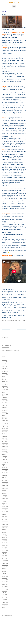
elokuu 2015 (4, 574)
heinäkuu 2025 (5, 381)
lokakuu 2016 (4, 552)
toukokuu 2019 (5, 501)
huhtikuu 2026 (4, 366)
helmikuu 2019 (5, 506)
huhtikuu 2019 (4, 503)
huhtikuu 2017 (4, 542)
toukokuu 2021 (5, 462)
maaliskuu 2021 (5, 465)
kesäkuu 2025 (4, 382)
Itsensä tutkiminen (5, 347)
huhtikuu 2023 (4, 425)
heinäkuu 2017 (5, 537)
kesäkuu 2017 (4, 539)
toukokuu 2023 (5, 423)
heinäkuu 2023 (5, 420)
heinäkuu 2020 (5, 478)
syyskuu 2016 (4, 553)
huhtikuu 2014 (4, 600)
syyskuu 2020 (4, 475)
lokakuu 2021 (4, 454)
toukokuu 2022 (5, 443)
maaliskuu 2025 (5, 387)
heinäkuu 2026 (5, 361)
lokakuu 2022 (4, 435)
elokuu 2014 (4, 594)
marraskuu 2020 (5, 472)
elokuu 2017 (4, 535)
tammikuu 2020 (5, 488)
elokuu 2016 (4, 555)
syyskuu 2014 (4, 592)
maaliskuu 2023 (5, 426)
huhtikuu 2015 (4, 581)
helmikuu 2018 (5, 526)
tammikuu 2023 (5, 430)
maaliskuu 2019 (5, 504)
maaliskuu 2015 (5, 583)
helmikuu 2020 (5, 487)
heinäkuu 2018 (5, 517)
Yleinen (15, 320)
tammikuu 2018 (5, 527)
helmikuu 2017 (5, 545)
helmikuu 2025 (5, 389)
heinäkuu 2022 (5, 439)
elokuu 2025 (4, 379)
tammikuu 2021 (5, 469)
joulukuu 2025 (4, 373)
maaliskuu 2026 (5, 368)
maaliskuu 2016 (5, 563)
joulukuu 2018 (4, 509)
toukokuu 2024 (5, 404)
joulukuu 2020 (4, 470)
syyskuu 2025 (4, 378)
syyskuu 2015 (4, 573)
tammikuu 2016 (5, 566)
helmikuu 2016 (5, 565)
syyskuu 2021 (4, 456)
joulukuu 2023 (4, 412)
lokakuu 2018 (4, 513)
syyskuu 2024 (4, 397)
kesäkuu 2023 (4, 421)
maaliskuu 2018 (5, 524)
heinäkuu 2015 (5, 576)
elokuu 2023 (4, 418)
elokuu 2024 (4, 399)
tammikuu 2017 (5, 547)
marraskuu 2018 (5, 511)
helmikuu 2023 (5, 428)
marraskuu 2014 (5, 589)
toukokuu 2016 (5, 560)
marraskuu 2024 (5, 394)
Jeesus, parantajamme (6, 345)
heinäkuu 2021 (5, 459)
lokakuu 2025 (4, 376)
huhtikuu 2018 (4, 522)
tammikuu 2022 (5, 449)
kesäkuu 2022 (4, 441)
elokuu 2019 (4, 496)
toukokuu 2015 (5, 579)
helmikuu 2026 (5, 369)
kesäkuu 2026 (4, 363)
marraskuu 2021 (5, 452)
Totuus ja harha (5, 352)
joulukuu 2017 (4, 529)
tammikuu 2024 (5, 410)
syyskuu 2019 (4, 495)
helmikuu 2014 (5, 604)
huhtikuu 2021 (4, 464)
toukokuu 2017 (5, 540)
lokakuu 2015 (4, 571)
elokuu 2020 (4, 477)
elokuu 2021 (4, 457)
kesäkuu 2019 (4, 500)
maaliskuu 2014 (5, 602)
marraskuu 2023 (5, 413)
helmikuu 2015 (5, 584)
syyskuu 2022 (4, 436)
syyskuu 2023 (4, 417)
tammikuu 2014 (5, 605)
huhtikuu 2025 (4, 386)
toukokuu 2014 (5, 599)
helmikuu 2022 (5, 448)
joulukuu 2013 (4, 607)
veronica (24, 320)
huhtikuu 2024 (4, 405)
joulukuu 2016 (4, 548)
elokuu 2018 (4, 516)
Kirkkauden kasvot (21, 329)
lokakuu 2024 (4, 395)
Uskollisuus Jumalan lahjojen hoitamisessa (10, 350)
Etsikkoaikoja (4, 348)
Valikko (14, 6)
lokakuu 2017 (4, 532)
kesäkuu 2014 (4, 597)
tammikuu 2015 (5, 586)
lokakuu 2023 (4, 415)
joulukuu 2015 (4, 568)
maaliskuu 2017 (5, 544)
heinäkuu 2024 (5, 400)
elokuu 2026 (4, 360)
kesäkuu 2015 (4, 578)
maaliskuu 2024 (5, 407)
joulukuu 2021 (4, 451)
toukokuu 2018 (5, 521)
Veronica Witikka (5, 337)
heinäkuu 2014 (5, 596)
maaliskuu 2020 (5, 485)
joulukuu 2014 (4, 587)
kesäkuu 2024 (4, 402)
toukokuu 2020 (5, 482)
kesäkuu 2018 (4, 519)
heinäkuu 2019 (5, 498)
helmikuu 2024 (5, 408)
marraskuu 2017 (5, 530)
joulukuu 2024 (4, 392)
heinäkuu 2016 (5, 557)
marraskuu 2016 (5, 550)
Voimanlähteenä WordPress (7, 615)
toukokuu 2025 (5, 384)
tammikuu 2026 (5, 371)
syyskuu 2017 (4, 534)
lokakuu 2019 (4, 493)
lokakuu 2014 (4, 591)
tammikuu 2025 (5, 391)
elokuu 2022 (4, 438)
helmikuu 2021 (5, 467)
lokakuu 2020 (4, 474)
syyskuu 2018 (4, 514)
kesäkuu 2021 (4, 461)
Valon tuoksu (14, 3)
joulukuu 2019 (4, 490)
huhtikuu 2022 (4, 444)
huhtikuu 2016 (4, 561)
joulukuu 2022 (4, 431)
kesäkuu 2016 (4, 558)
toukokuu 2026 (5, 365)
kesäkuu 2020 (4, 480)
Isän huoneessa (6, 329)
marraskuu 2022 (5, 433)
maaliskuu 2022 (5, 446)
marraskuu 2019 (5, 491)
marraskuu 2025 (5, 374)
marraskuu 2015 (5, 570)
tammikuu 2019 (5, 508)
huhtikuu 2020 (4, 483)
